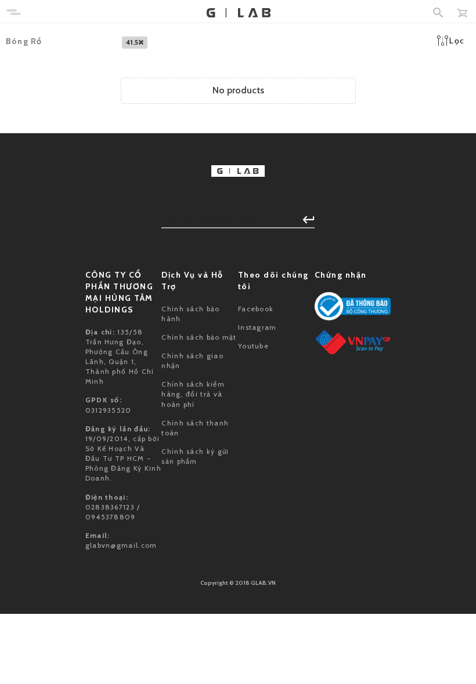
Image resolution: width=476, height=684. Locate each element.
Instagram (257, 327)
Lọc (456, 40)
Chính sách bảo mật (198, 337)
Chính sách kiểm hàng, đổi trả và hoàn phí (193, 394)
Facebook (255, 308)
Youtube (253, 345)
